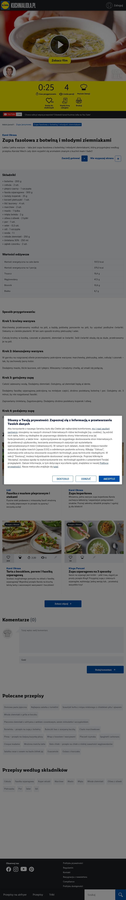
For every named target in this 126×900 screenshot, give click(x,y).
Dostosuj (63, 478)
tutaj (55, 466)
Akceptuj (109, 478)
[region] (63, 450)
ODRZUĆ (86, 478)
